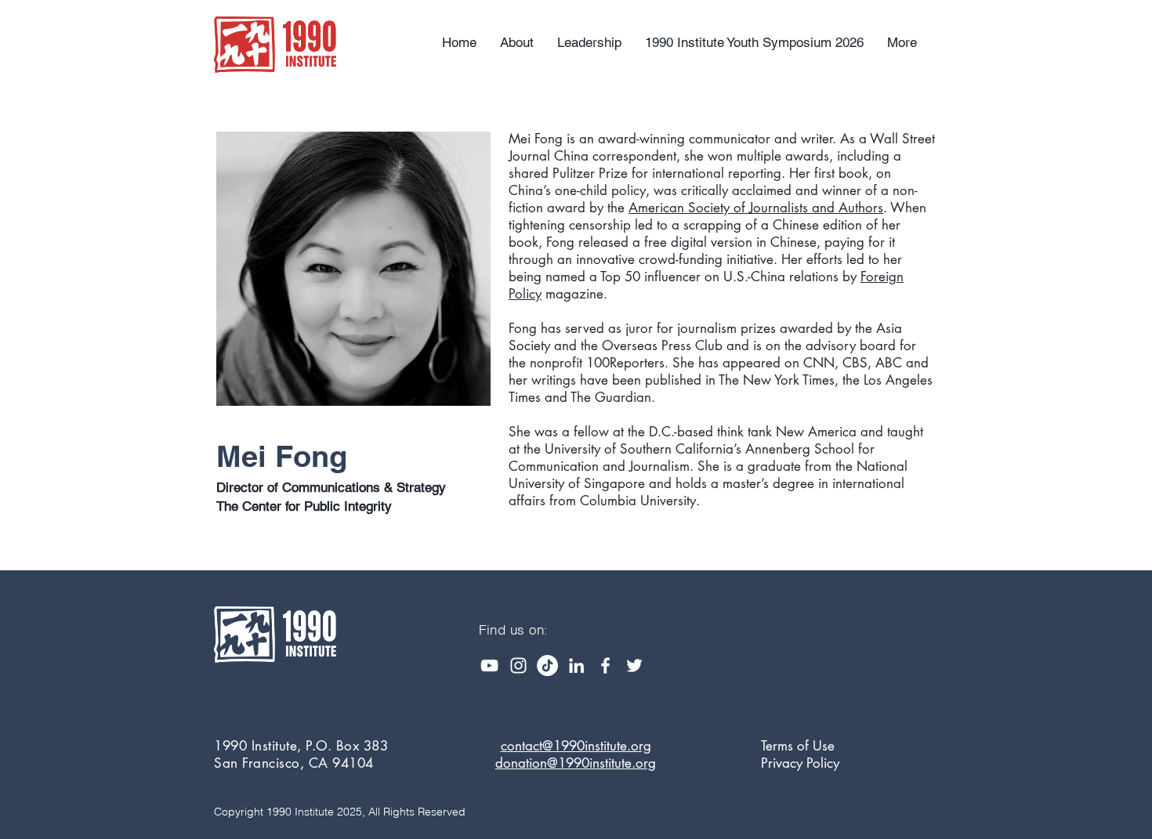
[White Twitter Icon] (634, 665)
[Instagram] (518, 665)
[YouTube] (489, 665)
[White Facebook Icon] (605, 665)
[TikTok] (547, 665)
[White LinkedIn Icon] (576, 665)
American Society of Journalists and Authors (756, 207)
